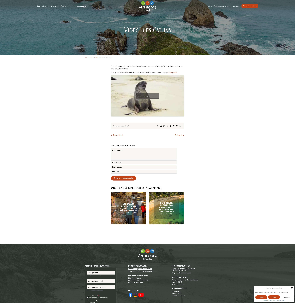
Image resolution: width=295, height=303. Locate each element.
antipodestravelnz (184, 273)
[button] (292, 288)
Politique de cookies (267, 300)
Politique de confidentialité (279, 300)
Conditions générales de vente (140, 269)
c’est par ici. (172, 72)
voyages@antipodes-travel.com (183, 269)
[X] (161, 126)
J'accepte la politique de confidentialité (98, 297)
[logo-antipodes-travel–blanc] (147, 2)
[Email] (180, 126)
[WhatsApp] (167, 126)
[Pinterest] (177, 126)
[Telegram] (170, 126)
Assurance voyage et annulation (140, 271)
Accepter (261, 297)
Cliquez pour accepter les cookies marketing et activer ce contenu (147, 95)
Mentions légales (134, 278)
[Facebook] (157, 126)
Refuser (274, 297)
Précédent (118, 135)
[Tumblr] (173, 126)
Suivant (178, 135)
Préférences (287, 297)
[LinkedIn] (164, 126)
